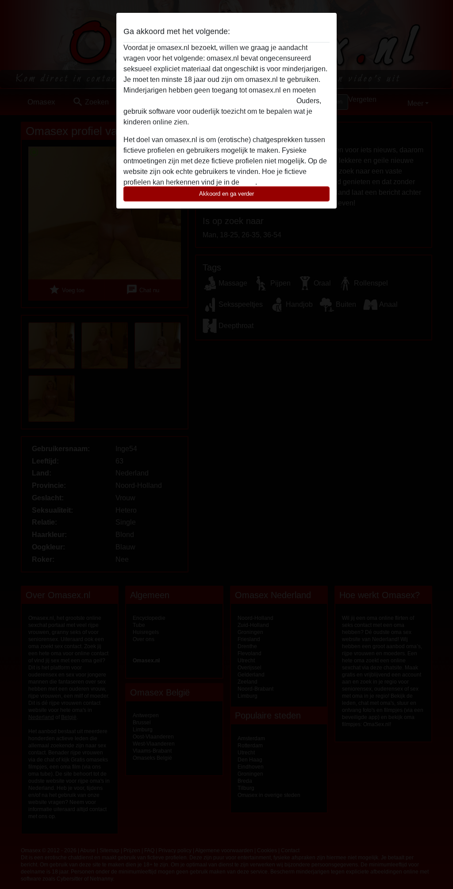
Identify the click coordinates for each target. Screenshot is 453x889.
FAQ (248, 182)
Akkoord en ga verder (226, 193)
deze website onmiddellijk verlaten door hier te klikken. (209, 100)
